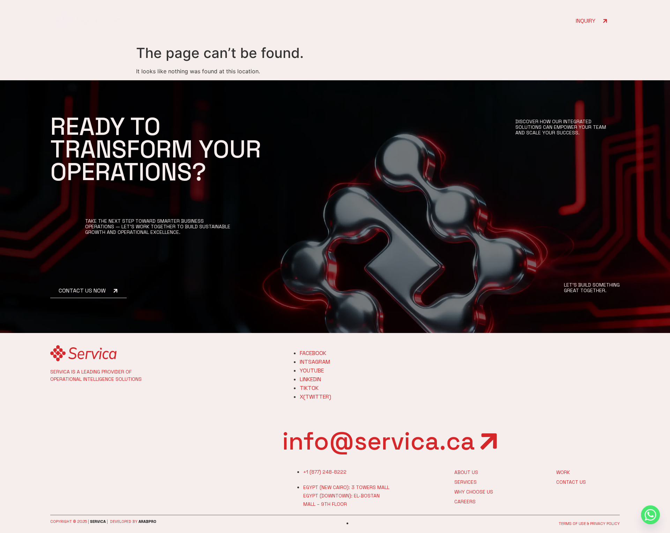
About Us (394, 20)
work (563, 472)
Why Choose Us (473, 492)
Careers (465, 501)
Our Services (436, 20)
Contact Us (481, 20)
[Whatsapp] (650, 514)
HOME (363, 20)
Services (465, 482)
